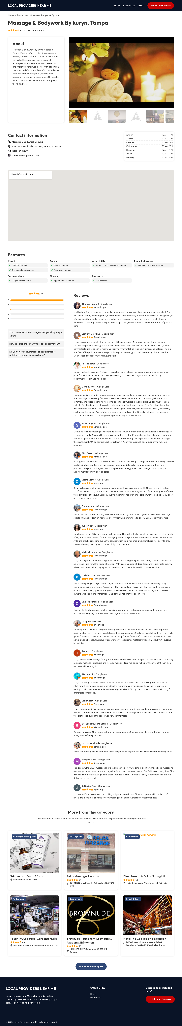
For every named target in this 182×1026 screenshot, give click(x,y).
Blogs (141, 5)
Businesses (129, 5)
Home (117, 5)
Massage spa (76, 836)
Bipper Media (33, 1002)
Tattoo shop (18, 899)
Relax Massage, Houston (83, 876)
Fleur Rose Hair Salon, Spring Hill (144, 876)
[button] (171, 72)
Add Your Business (162, 5)
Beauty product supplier (24, 836)
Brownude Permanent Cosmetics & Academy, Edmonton (89, 940)
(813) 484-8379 (20, 150)
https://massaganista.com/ (26, 155)
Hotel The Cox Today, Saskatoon (144, 938)
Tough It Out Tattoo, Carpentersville (33, 938)
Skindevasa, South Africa (26, 876)
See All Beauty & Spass (91, 966)
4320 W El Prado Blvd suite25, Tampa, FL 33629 (36, 146)
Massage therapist (36, 30)
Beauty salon (132, 836)
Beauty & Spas (132, 899)
